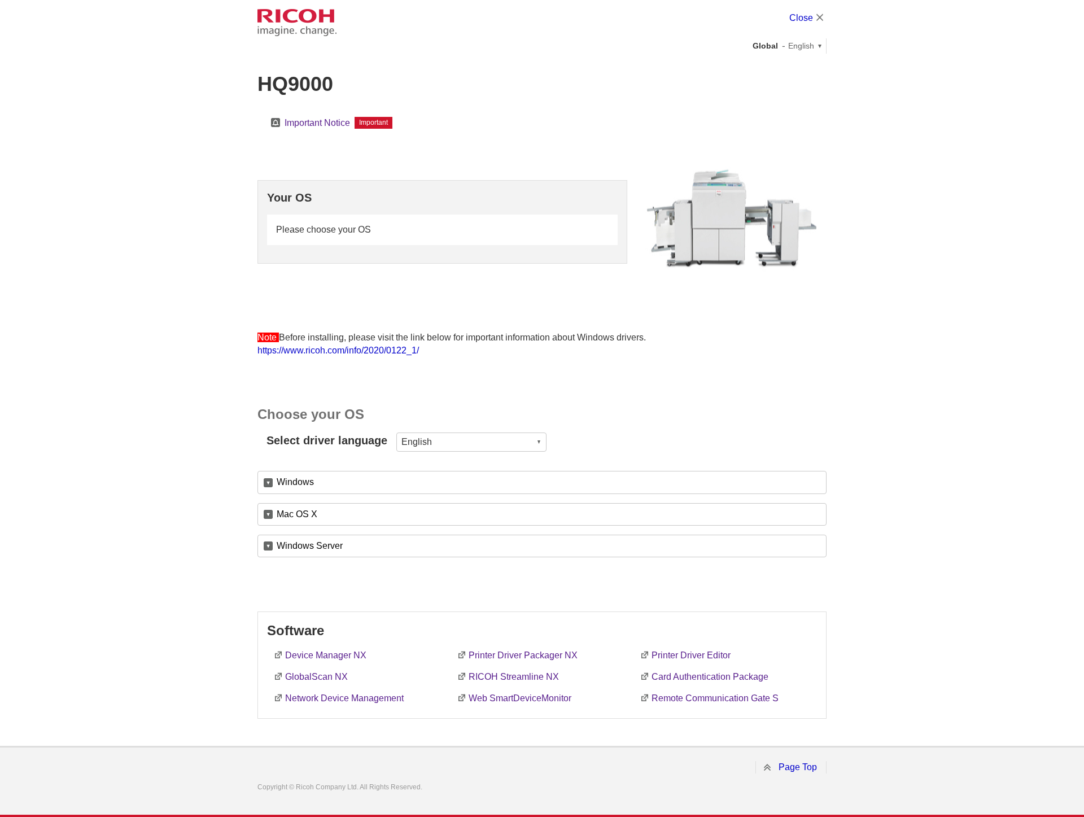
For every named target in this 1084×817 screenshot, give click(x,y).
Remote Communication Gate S (715, 698)
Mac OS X (297, 514)
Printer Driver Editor (691, 655)
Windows (295, 482)
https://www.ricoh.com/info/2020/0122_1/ (338, 350)
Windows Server (310, 546)
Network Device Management (344, 698)
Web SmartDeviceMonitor (520, 698)
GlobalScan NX (316, 676)
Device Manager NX (325, 655)
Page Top (798, 767)
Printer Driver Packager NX (523, 655)
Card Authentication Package (710, 676)
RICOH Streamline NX (514, 676)
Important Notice (317, 123)
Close (801, 18)
